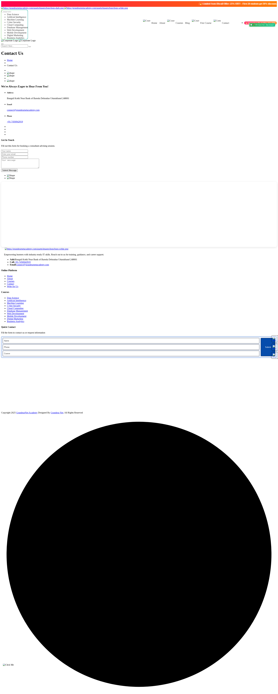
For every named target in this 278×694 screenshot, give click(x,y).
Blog (187, 23)
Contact (225, 23)
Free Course (205, 23)
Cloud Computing (15, 25)
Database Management (17, 27)
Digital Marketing (15, 35)
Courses (179, 23)
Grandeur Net (57, 412)
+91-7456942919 (15, 121)
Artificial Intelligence (16, 17)
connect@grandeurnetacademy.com (23, 110)
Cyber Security (14, 22)
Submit (268, 347)
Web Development (15, 30)
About (162, 23)
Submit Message (9, 170)
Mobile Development (16, 32)
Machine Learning (15, 19)
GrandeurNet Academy (27, 412)
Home (154, 23)
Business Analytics (15, 38)
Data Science (13, 14)
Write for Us (12, 286)
